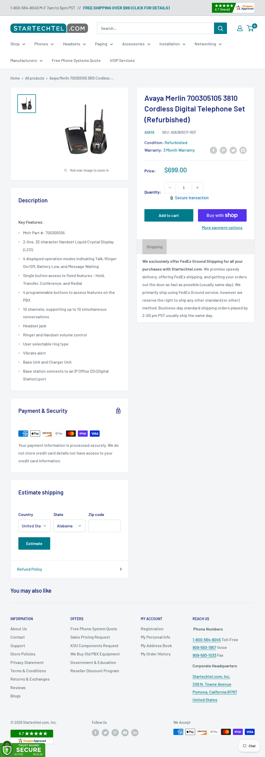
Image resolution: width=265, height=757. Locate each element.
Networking (205, 43)
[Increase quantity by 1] (197, 187)
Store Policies (22, 653)
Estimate (34, 543)
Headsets (71, 43)
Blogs (15, 695)
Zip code (96, 514)
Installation (169, 43)
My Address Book (156, 645)
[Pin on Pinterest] (223, 150)
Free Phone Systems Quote (76, 60)
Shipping (154, 246)
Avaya (149, 132)
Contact (17, 636)
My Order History (156, 653)
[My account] (239, 28)
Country (25, 514)
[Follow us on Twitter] (105, 732)
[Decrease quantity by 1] (170, 187)
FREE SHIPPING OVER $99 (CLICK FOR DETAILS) (126, 7)
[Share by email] (243, 150)
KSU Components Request (94, 645)
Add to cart (169, 215)
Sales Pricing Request (90, 636)
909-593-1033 (204, 655)
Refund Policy (29, 569)
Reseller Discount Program (94, 670)
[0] (250, 28)
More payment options (222, 227)
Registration (152, 628)
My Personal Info (155, 636)
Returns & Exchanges (30, 678)
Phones (41, 43)
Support (17, 645)
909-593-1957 (204, 647)
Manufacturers (23, 60)
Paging (101, 43)
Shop (15, 43)
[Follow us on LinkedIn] (134, 732)
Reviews (18, 687)
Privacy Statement (27, 662)
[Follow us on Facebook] (95, 732)
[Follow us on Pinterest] (115, 732)
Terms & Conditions (28, 670)
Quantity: (152, 191)
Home (15, 78)
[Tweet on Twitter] (233, 150)
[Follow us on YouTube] (125, 732)
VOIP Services (122, 60)
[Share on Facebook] (213, 150)
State (58, 514)
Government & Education (93, 662)
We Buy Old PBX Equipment (95, 653)
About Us (18, 628)
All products (34, 78)
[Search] (220, 28)
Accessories (133, 43)
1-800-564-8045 (207, 639)
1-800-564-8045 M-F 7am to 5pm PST (42, 7)
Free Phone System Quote (93, 628)
